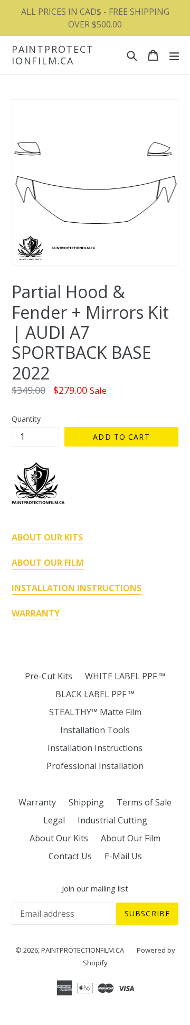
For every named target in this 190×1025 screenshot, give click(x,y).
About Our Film (130, 838)
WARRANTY (36, 613)
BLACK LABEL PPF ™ (95, 694)
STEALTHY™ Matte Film (95, 712)
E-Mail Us (123, 856)
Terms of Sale (144, 802)
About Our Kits (59, 838)
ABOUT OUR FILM (48, 562)
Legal (54, 820)
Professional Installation (95, 766)
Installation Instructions (95, 748)
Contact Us (70, 856)
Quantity (26, 419)
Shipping (86, 802)
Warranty (37, 802)
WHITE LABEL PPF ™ (125, 676)
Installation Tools (95, 730)
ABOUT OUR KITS (47, 537)
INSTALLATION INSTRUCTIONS (76, 588)
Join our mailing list (95, 888)
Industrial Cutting (112, 820)
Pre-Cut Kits (48, 676)
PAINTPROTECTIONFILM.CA (53, 55)
